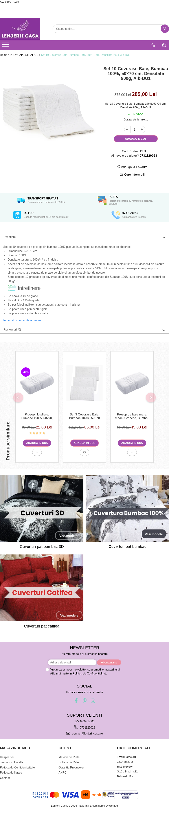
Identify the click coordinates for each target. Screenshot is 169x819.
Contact (5, 778)
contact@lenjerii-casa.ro (87, 733)
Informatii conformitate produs (22, 320)
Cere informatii (134, 174)
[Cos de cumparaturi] (164, 44)
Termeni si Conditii (12, 762)
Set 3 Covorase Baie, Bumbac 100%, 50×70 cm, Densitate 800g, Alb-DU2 (85, 416)
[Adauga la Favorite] (37, 452)
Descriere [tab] (10, 237)
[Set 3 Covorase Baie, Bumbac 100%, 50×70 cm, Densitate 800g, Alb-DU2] (84, 383)
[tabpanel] (48, 108)
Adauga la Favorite (133, 167)
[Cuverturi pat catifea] (41, 587)
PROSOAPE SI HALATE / (25, 54)
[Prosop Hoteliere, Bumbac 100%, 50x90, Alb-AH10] (37, 383)
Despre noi (7, 757)
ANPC (62, 772)
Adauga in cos (136, 138)
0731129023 (87, 727)
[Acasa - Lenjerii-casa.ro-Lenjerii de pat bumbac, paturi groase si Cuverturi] (22, 29)
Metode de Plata (69, 757)
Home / (4, 54)
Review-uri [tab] (12, 329)
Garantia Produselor (71, 767)
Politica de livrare (11, 772)
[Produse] (6, 46)
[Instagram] (93, 701)
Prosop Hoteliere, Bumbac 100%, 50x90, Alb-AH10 (37, 416)
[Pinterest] (84, 701)
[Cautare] (165, 28)
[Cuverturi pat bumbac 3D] (41, 508)
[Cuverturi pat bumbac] (127, 508)
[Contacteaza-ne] (153, 44)
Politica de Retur (69, 762)
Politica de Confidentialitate (90, 673)
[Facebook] (76, 701)
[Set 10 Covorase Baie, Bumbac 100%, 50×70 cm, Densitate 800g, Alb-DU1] (48, 108)
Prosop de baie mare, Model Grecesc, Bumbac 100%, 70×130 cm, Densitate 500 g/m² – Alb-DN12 (132, 416)
